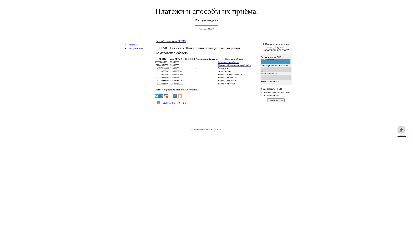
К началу (402, 135)
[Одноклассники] (180, 96)
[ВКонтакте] (175, 96)
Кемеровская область (228, 62)
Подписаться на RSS (173, 102)
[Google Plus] (166, 96)
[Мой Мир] (161, 96)
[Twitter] (157, 96)
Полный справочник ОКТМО (171, 41)
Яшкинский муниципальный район (234, 65)
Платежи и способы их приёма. (206, 11)
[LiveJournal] (171, 96)
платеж (206, 129)
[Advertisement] (213, 111)
